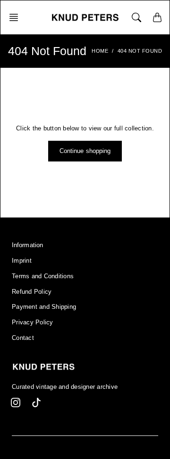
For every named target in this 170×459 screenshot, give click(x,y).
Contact (23, 338)
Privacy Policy (32, 322)
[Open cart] (157, 17)
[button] (16, 17)
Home (100, 51)
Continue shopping (85, 151)
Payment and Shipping (44, 307)
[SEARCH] (136, 17)
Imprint (22, 261)
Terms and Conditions (43, 276)
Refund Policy (31, 292)
